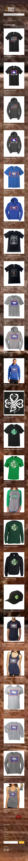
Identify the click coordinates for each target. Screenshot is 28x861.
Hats (4, 832)
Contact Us (6, 836)
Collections (6, 829)
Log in (8, 2)
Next (18, 816)
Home (5, 827)
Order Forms (6, 834)
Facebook (8, 850)
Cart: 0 (23, 2)
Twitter (5, 850)
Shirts (5, 831)
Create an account (14, 2)
